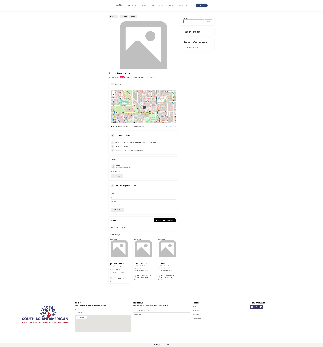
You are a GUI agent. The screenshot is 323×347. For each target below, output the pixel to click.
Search (185, 18)
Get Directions (172, 126)
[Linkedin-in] (261, 307)
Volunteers (197, 318)
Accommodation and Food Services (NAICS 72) (141, 77)
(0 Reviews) (114, 77)
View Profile (117, 176)
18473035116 (140, 268)
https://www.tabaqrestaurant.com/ (134, 150)
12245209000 (116, 269)
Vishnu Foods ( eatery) (142, 263)
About (134, 5)
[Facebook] (252, 307)
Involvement (169, 5)
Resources (143, 5)
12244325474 (164, 268)
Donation (196, 310)
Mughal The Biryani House (117, 264)
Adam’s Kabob (163, 263)
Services (153, 5)
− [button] (113, 94)
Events (160, 5)
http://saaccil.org (118, 171)
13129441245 (128, 146)
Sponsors (180, 5)
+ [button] (113, 92)
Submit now (118, 210)
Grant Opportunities (200, 322)
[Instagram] (256, 307)
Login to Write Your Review (165, 220)
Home (128, 5)
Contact (188, 5)
